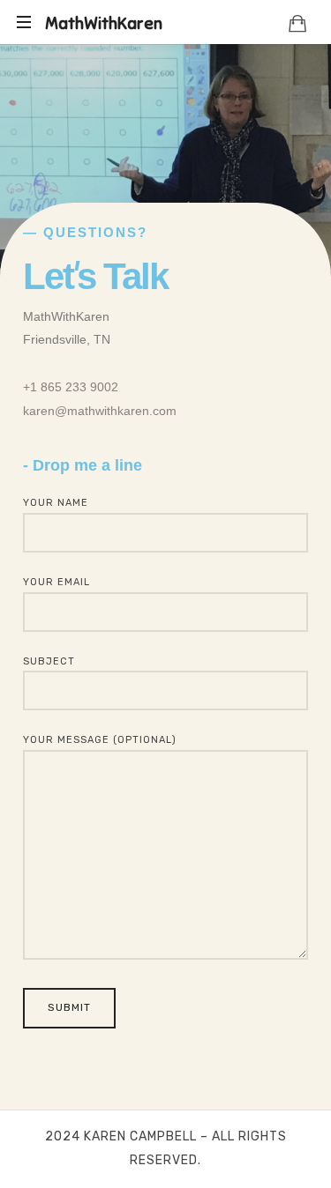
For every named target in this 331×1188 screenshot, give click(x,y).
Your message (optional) (100, 740)
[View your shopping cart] (297, 23)
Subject (49, 661)
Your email (56, 582)
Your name (55, 503)
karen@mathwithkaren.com (100, 411)
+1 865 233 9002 (70, 387)
